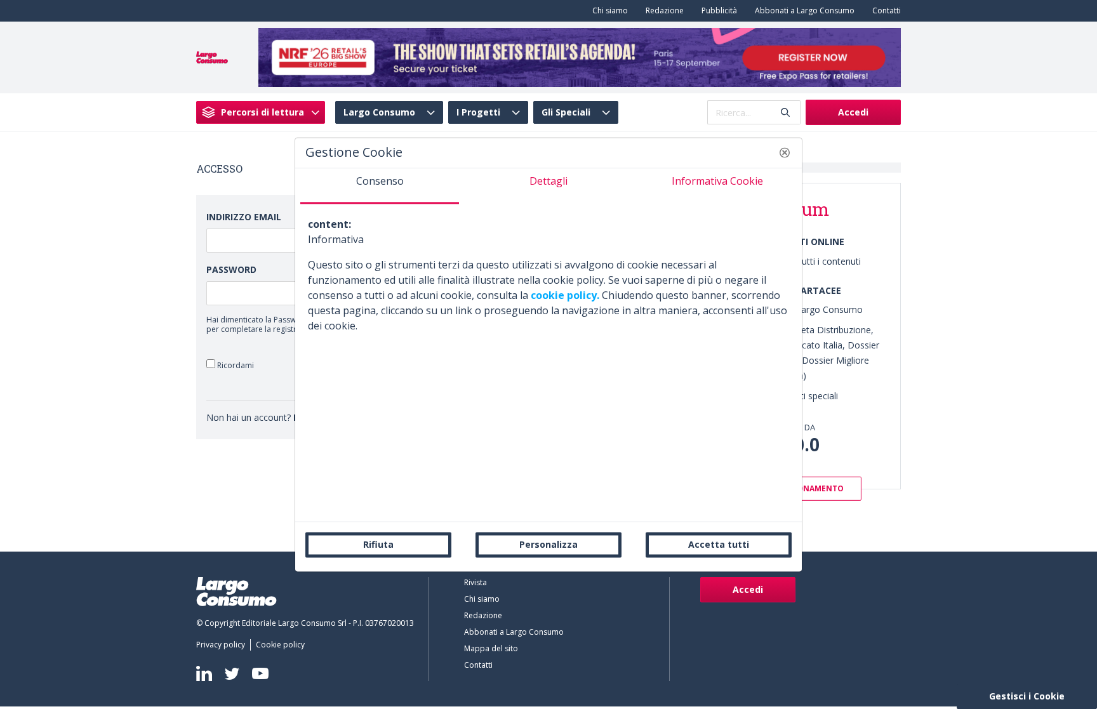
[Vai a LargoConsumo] (212, 56)
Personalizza (548, 544)
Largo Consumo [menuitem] (379, 112)
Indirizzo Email (243, 217)
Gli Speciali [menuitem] (566, 112)
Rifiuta (378, 544)
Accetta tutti (718, 544)
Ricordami (234, 365)
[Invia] (785, 112)
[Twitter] (232, 673)
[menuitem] (607, 11)
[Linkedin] (204, 673)
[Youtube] (260, 674)
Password (231, 269)
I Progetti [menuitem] (478, 112)
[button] (785, 152)
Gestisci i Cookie (1027, 696)
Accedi (853, 112)
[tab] (379, 186)
